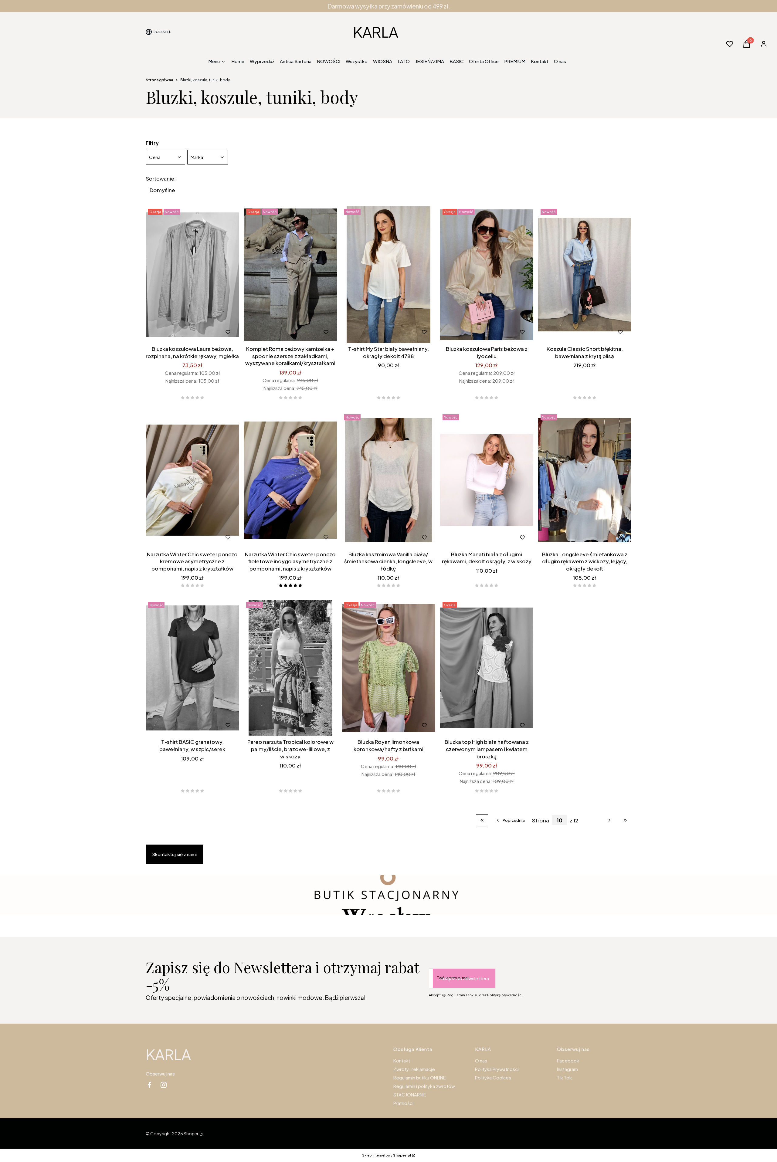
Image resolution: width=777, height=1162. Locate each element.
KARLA (375, 31)
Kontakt (401, 1060)
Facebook (568, 1060)
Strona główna (159, 80)
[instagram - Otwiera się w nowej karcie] (163, 1085)
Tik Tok (564, 1077)
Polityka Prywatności (497, 1069)
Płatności (403, 1103)
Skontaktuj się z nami (174, 854)
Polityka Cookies (493, 1077)
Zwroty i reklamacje (414, 1069)
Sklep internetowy (386, 1155)
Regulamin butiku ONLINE (419, 1077)
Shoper (191, 1133)
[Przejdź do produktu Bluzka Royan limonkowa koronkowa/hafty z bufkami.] (388, 668)
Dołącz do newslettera (464, 978)
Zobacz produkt (165, 332)
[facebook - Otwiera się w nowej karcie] (149, 1085)
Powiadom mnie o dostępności (201, 332)
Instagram (567, 1069)
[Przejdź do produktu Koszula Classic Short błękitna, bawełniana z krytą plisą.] (584, 274)
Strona (540, 820)
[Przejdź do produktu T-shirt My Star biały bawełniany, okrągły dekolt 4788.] (388, 274)
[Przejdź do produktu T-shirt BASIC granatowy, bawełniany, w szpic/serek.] (192, 668)
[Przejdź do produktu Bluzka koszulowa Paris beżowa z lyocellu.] (486, 274)
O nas (481, 1060)
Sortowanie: (161, 178)
